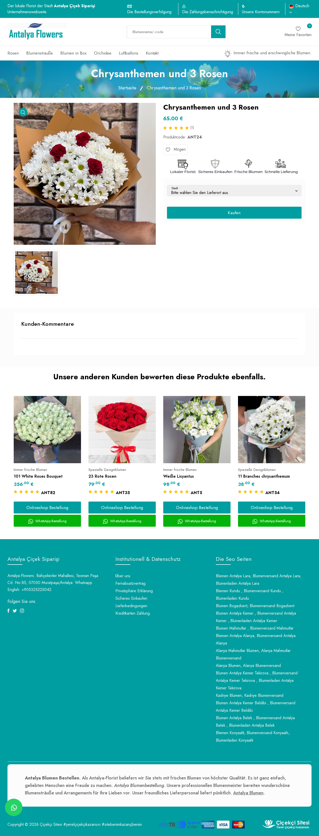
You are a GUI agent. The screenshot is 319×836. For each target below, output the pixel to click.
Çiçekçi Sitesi (51, 824)
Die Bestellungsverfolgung (149, 12)
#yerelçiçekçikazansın (81, 824)
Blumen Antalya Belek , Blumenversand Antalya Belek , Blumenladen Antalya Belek (255, 721)
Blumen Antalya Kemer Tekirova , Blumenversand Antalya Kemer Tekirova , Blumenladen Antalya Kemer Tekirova (257, 680)
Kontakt (152, 53)
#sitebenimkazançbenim (122, 824)
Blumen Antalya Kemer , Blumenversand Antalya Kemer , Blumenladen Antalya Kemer (256, 617)
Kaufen (234, 213)
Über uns (122, 576)
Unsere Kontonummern (261, 12)
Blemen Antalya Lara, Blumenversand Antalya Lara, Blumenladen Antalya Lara (258, 579)
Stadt (174, 188)
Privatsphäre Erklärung (134, 591)
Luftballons (128, 53)
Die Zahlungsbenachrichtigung (207, 12)
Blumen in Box (73, 53)
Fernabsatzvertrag (130, 583)
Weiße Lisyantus (178, 476)
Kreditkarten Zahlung (132, 613)
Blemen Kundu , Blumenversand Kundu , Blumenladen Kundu (249, 594)
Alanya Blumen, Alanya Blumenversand (248, 665)
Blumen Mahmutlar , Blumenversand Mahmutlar (255, 628)
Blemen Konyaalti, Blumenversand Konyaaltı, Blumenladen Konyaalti (253, 736)
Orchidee (102, 53)
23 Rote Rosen (102, 476)
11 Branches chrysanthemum (264, 476)
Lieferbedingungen (131, 606)
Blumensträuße (39, 53)
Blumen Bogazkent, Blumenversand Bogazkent (255, 606)
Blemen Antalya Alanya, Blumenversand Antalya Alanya (256, 639)
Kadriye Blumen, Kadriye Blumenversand (249, 695)
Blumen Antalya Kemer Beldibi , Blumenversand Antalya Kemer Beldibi (255, 706)
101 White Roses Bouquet (38, 476)
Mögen (179, 149)
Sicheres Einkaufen (131, 598)
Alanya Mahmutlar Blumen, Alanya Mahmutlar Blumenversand (253, 654)
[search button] (218, 31)
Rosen (13, 53)
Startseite (127, 88)
